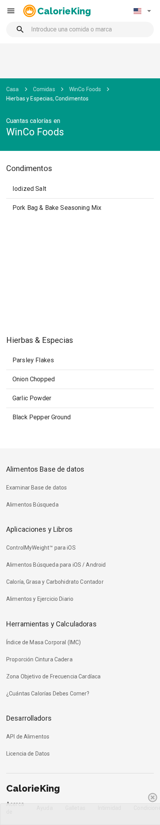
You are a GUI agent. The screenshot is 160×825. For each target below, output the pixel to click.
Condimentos (29, 168)
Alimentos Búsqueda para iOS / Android (56, 565)
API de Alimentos (27, 736)
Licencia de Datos (28, 754)
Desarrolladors (29, 718)
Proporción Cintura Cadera (39, 659)
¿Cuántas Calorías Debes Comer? (48, 693)
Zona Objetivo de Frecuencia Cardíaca (53, 676)
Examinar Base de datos (36, 487)
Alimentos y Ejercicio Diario (39, 599)
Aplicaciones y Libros (39, 529)
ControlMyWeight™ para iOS (41, 548)
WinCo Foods (85, 89)
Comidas (44, 89)
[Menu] (11, 11)
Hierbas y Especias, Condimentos (47, 98)
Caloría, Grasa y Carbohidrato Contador (55, 582)
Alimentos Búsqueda (32, 505)
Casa (12, 89)
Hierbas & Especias (39, 340)
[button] (142, 11)
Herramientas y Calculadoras (51, 624)
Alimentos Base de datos (45, 469)
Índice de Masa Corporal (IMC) (43, 642)
